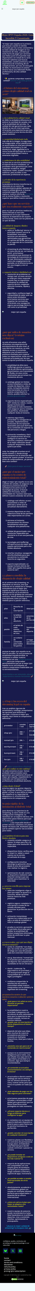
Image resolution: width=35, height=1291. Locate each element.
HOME (6, 1258)
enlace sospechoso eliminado (15, 822)
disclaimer (8, 1264)
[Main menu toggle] (22, 2)
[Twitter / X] (12, 1250)
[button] (30, 2)
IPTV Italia (29, 194)
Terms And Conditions (13, 1262)
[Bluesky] (5, 1250)
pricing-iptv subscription (14, 1271)
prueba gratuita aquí (16, 396)
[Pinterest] (20, 1250)
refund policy (10, 1267)
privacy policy (10, 1269)
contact (7, 1260)
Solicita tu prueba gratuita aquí (21, 81)
